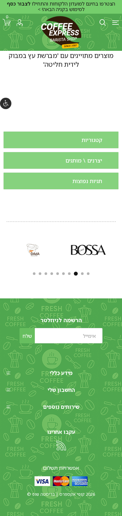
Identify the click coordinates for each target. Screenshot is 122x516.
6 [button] (57, 273)
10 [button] (34, 273)
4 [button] (69, 273)
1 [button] (88, 273)
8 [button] (46, 273)
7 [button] (51, 273)
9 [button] (40, 273)
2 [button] (82, 273)
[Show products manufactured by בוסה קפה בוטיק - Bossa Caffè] (88, 249)
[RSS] (61, 445)
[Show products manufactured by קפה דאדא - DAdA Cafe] (33, 249)
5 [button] (63, 273)
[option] (88, 250)
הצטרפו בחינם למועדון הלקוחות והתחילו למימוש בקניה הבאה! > (61, 6)
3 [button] (76, 274)
